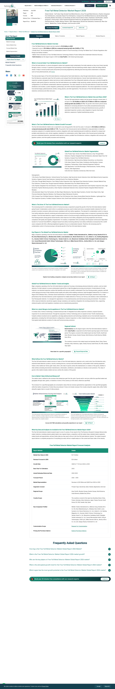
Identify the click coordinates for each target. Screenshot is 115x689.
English (89, 5)
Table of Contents (60, 36)
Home (6, 31)
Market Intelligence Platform (41, 5)
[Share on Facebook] (6, 75)
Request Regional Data (82, 351)
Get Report (92, 277)
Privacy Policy (45, 686)
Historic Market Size (11, 45)
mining (53, 72)
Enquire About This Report (13, 59)
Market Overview (10, 38)
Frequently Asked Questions (13, 65)
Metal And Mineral (24, 31)
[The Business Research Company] (10, 5)
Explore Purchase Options (79, 531)
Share (58, 119)
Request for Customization (79, 526)
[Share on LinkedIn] (11, 75)
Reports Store (28, 5)
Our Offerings (85, 1)
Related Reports (100, 36)
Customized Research (56, 5)
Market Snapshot (10, 62)
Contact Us (100, 1)
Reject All (107, 686)
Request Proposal (101, 5)
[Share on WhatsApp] (19, 75)
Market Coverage (10, 41)
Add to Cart (81, 27)
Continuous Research (70, 5)
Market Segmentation (11, 51)
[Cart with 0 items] (110, 5)
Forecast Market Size (11, 48)
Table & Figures (80, 36)
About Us (93, 1)
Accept (98, 686)
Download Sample (15, 56)
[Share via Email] (23, 75)
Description (39, 36)
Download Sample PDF (67, 27)
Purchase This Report (52, 27)
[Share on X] (15, 75)
